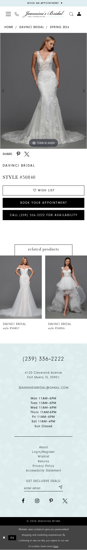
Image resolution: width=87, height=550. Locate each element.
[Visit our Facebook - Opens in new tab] (23, 500)
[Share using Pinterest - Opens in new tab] (18, 154)
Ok (12, 537)
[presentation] (21, 287)
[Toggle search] (71, 14)
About (43, 447)
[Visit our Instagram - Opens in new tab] (37, 500)
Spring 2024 (59, 27)
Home (8, 27)
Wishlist (44, 456)
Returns (43, 461)
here (55, 546)
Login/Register (43, 452)
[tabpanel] (43, 90)
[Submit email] (60, 487)
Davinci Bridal (31, 27)
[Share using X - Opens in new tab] (26, 154)
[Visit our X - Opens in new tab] (65, 500)
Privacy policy (43, 466)
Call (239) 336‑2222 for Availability (44, 215)
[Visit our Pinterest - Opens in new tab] (51, 500)
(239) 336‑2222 (43, 358)
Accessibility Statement (43, 470)
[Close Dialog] (4, 537)
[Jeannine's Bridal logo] (44, 14)
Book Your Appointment (43, 202)
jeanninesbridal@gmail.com (44, 387)
